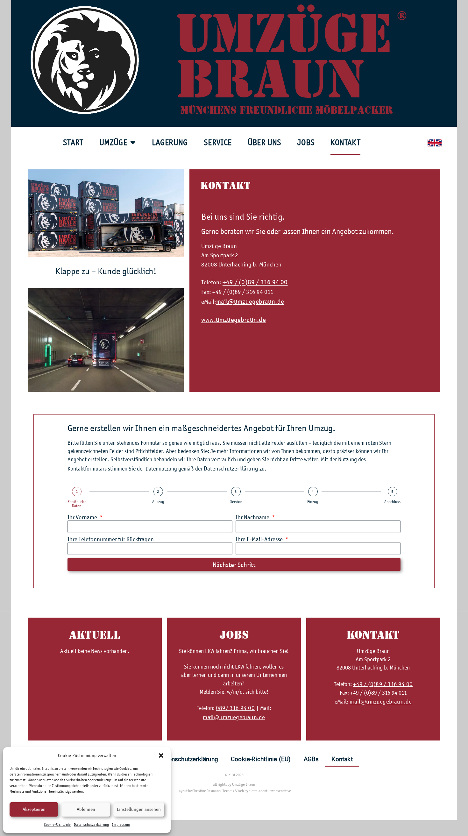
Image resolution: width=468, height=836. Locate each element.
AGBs (311, 759)
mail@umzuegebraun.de (250, 301)
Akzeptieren (34, 809)
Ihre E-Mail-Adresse (260, 539)
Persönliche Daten (76, 503)
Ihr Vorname (82, 517)
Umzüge (113, 142)
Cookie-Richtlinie (57, 824)
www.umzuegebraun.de (233, 319)
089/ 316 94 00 (235, 708)
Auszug (158, 501)
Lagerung (170, 142)
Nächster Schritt (234, 565)
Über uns (264, 142)
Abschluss (392, 501)
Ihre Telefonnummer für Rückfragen (110, 539)
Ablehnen (86, 809)
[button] (161, 755)
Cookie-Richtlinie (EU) (261, 759)
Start (73, 142)
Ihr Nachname (253, 517)
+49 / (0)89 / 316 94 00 (255, 282)
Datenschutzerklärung (91, 824)
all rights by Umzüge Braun (234, 784)
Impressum (121, 824)
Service (218, 142)
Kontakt (345, 142)
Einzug (312, 501)
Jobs (306, 142)
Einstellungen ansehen (139, 809)
